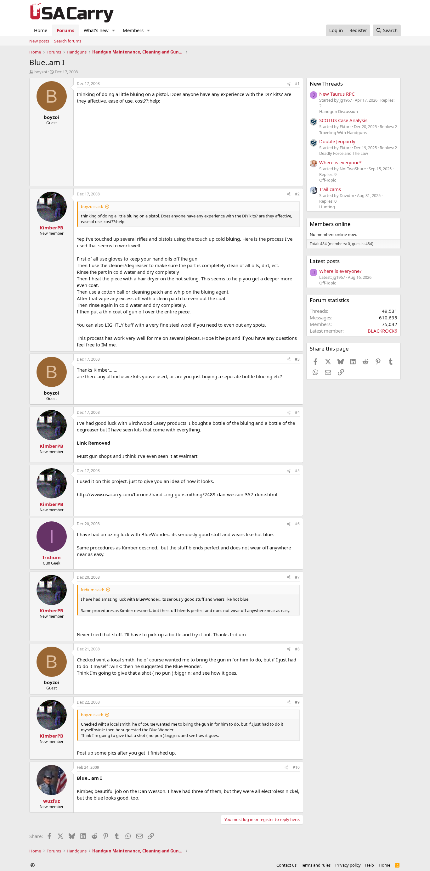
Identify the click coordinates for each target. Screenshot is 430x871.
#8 (297, 649)
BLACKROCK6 (382, 331)
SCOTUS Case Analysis (343, 120)
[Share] (289, 83)
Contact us (286, 865)
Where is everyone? (340, 162)
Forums (65, 30)
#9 (297, 702)
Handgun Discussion (338, 111)
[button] (113, 30)
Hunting (327, 207)
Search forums (67, 41)
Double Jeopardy (337, 141)
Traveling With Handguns (343, 132)
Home (40, 30)
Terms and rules (316, 865)
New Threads (326, 83)
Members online (330, 224)
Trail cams (330, 189)
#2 (297, 194)
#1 (297, 83)
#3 (297, 359)
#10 (296, 767)
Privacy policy (348, 865)
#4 (297, 412)
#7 (297, 577)
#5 (297, 470)
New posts (39, 41)
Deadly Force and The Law (343, 153)
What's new (96, 30)
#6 (297, 523)
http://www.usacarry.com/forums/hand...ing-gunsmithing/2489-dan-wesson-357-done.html (177, 494)
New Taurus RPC (336, 94)
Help (369, 865)
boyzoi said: (92, 206)
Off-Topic (327, 180)
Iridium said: (92, 590)
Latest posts (325, 261)
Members (133, 30)
